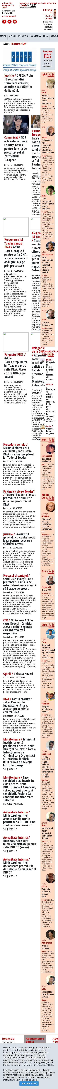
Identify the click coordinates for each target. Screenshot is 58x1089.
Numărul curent (24, 4)
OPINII (12, 36)
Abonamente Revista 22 (8, 12)
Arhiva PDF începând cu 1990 (8, 5)
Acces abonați (9, 16)
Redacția (51, 3)
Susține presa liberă (47, 59)
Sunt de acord (29, 1083)
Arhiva (33, 3)
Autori (42, 3)
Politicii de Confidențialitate (39, 1064)
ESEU (45, 36)
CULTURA (35, 36)
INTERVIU (23, 36)
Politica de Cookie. (30, 1079)
